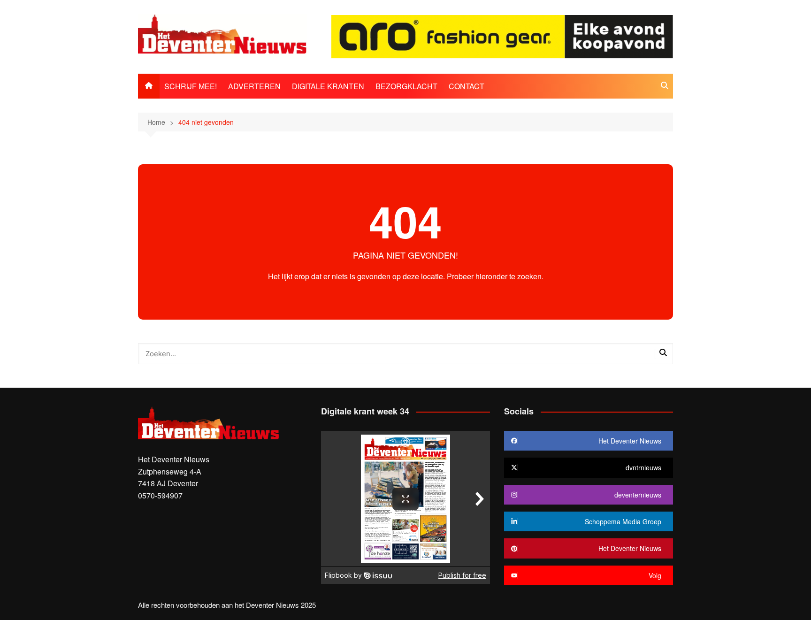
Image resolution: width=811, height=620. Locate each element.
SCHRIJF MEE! (190, 86)
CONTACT (466, 86)
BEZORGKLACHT (406, 86)
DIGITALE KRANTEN (328, 86)
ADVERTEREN (254, 86)
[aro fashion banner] (502, 36)
